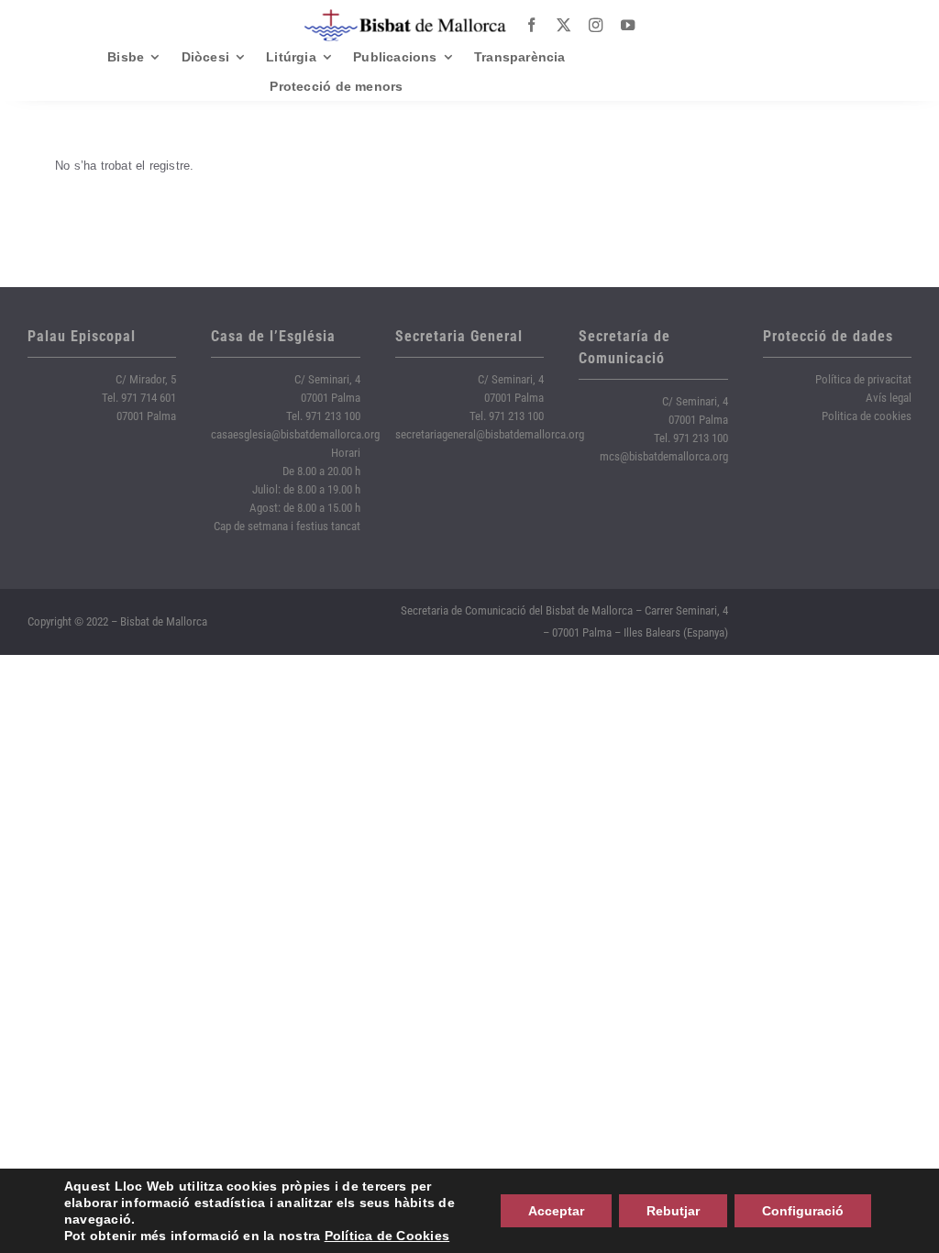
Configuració (803, 1210)
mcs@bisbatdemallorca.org (664, 456)
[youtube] (628, 25)
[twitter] (563, 25)
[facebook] (531, 25)
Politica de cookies (866, 416)
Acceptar (556, 1210)
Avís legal (888, 398)
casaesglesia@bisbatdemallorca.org (295, 434)
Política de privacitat (863, 379)
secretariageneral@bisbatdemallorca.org (489, 434)
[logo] (405, 16)
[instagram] (595, 25)
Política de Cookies (387, 1235)
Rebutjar (673, 1210)
